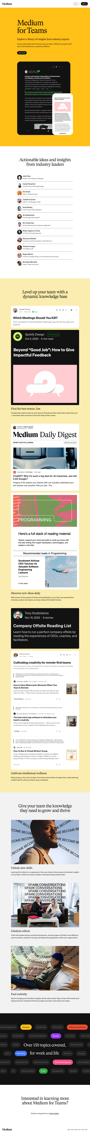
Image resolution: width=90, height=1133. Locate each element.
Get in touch (22, 53)
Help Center (54, 1113)
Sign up (84, 4)
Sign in (76, 4)
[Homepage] (7, 4)
